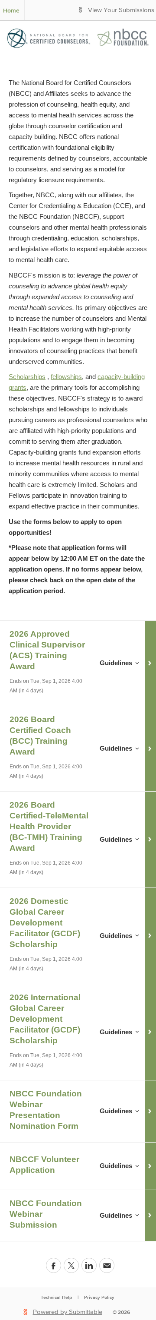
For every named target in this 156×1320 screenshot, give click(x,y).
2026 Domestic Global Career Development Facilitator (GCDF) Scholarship (45, 923)
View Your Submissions (121, 10)
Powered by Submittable (67, 1312)
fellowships (66, 376)
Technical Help (56, 1297)
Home (11, 10)
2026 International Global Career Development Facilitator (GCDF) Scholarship (45, 1019)
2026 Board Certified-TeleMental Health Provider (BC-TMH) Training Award (49, 826)
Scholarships (27, 376)
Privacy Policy (99, 1297)
